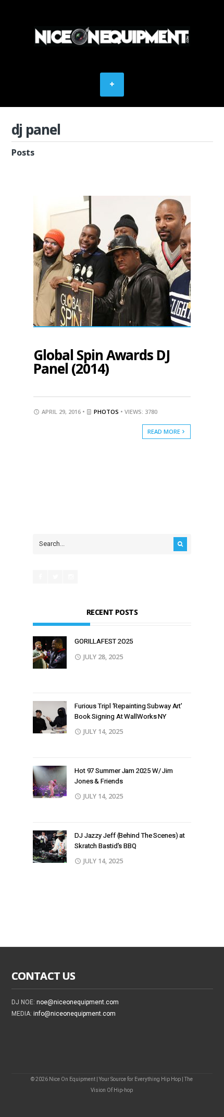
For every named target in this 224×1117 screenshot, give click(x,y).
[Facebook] (40, 577)
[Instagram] (70, 577)
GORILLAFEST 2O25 (103, 641)
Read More (164, 431)
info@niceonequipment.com (74, 1013)
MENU (112, 85)
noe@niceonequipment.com (77, 1002)
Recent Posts (112, 612)
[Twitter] (55, 577)
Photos (106, 411)
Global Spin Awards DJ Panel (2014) (101, 362)
